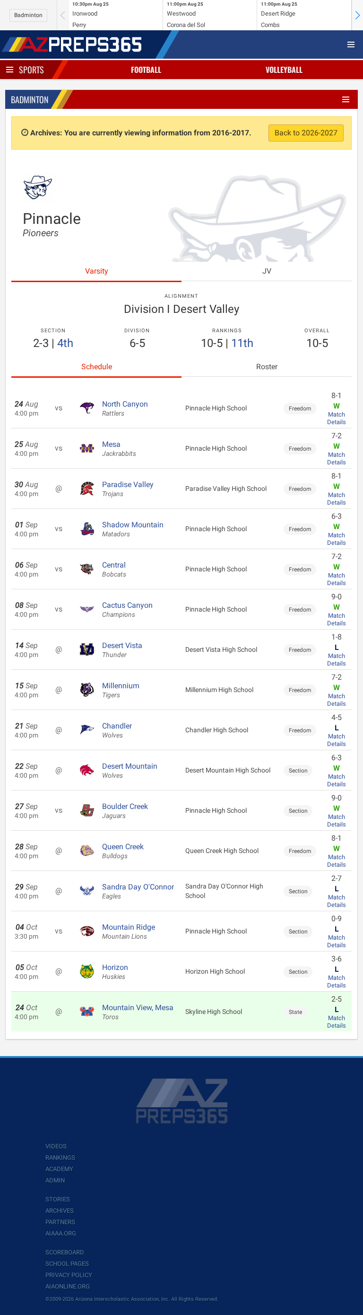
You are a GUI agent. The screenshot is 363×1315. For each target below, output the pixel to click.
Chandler (117, 730)
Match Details (336, 418)
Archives (59, 1210)
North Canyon (125, 409)
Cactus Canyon (127, 610)
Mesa (119, 449)
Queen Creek (123, 851)
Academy (59, 1169)
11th (242, 343)
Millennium (120, 690)
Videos (56, 1146)
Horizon (115, 972)
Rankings (60, 1157)
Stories (57, 1199)
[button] (357, 15)
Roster (266, 366)
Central (114, 569)
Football (146, 69)
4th (65, 343)
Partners (60, 1222)
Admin (55, 1180)
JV (266, 271)
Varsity (96, 271)
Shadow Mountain (133, 529)
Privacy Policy (68, 1275)
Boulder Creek (125, 811)
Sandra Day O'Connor (138, 891)
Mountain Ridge (128, 932)
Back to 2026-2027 (306, 132)
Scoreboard (64, 1252)
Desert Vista (122, 650)
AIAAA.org (60, 1233)
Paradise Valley (128, 489)
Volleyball (284, 69)
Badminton (28, 15)
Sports (31, 69)
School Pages (67, 1263)
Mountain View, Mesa (137, 1012)
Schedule (96, 366)
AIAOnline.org (67, 1286)
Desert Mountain (129, 771)
